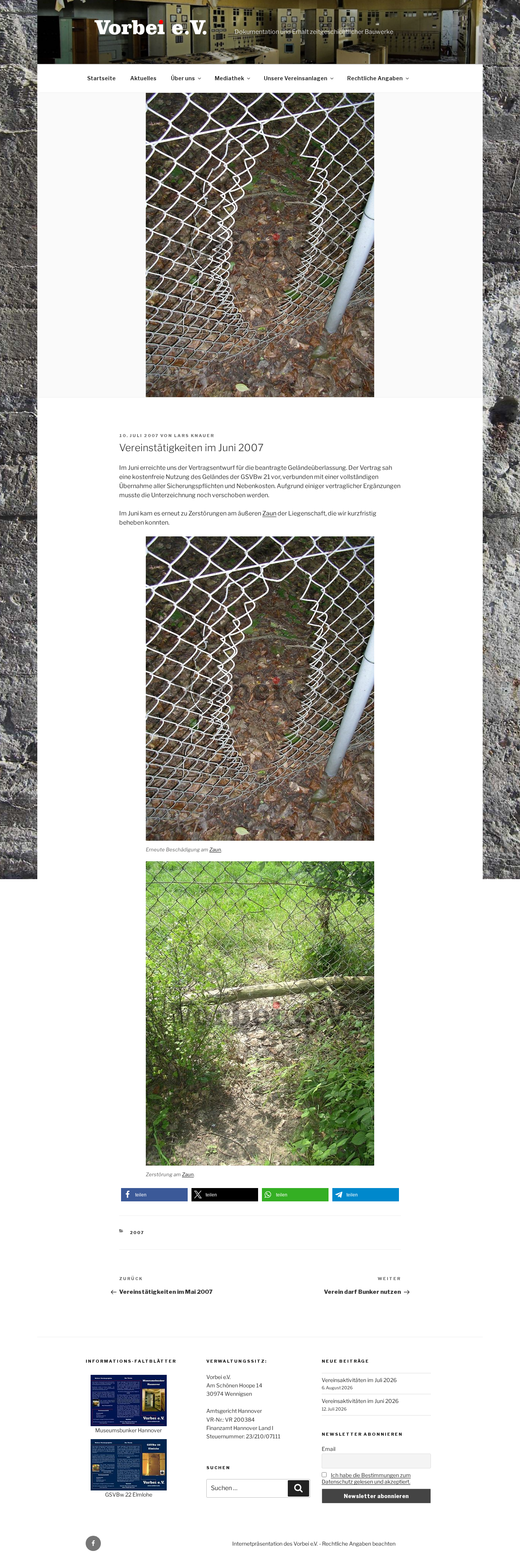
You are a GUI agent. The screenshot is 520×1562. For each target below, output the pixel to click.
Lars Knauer (194, 435)
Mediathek (229, 78)
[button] (154, 1194)
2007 (137, 1232)
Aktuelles (143, 78)
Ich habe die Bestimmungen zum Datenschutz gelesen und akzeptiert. (366, 1478)
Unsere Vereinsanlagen (295, 78)
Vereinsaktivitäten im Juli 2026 (359, 1380)
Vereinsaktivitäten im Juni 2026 (360, 1401)
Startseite (101, 78)
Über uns (183, 78)
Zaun (269, 513)
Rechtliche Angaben (375, 78)
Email (328, 1449)
